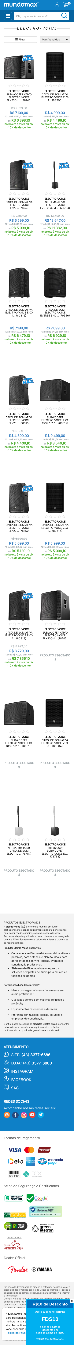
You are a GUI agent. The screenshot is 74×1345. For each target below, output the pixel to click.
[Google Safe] (38, 1199)
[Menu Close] (8, 16)
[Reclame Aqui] (46, 1213)
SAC (15, 1088)
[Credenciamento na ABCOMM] (16, 1215)
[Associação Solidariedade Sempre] (14, 1244)
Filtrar (22, 39)
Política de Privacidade (20, 1332)
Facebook (21, 1079)
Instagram (22, 1071)
